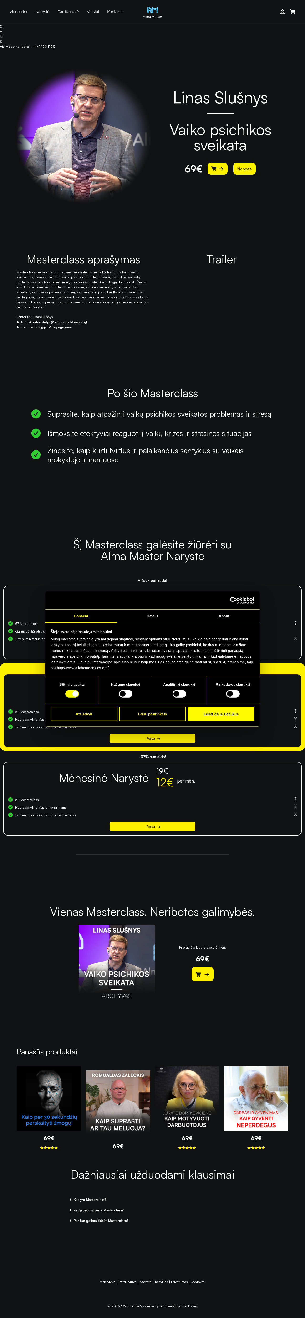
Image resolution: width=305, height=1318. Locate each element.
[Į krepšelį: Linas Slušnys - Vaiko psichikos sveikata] (217, 168)
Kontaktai (115, 12)
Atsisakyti (84, 714)
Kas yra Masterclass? (90, 1199)
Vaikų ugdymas (60, 327)
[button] (152, 1199)
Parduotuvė (68, 12)
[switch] (125, 694)
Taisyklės (161, 1282)
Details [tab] (152, 616)
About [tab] (224, 616)
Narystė (42, 12)
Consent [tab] (81, 616)
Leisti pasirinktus (152, 714)
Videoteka (18, 12)
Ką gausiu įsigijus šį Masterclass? (99, 1210)
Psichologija (37, 327)
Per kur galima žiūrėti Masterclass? (101, 1220)
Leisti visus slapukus (221, 714)
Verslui (93, 12)
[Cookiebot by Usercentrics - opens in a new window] (233, 600)
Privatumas (179, 1282)
